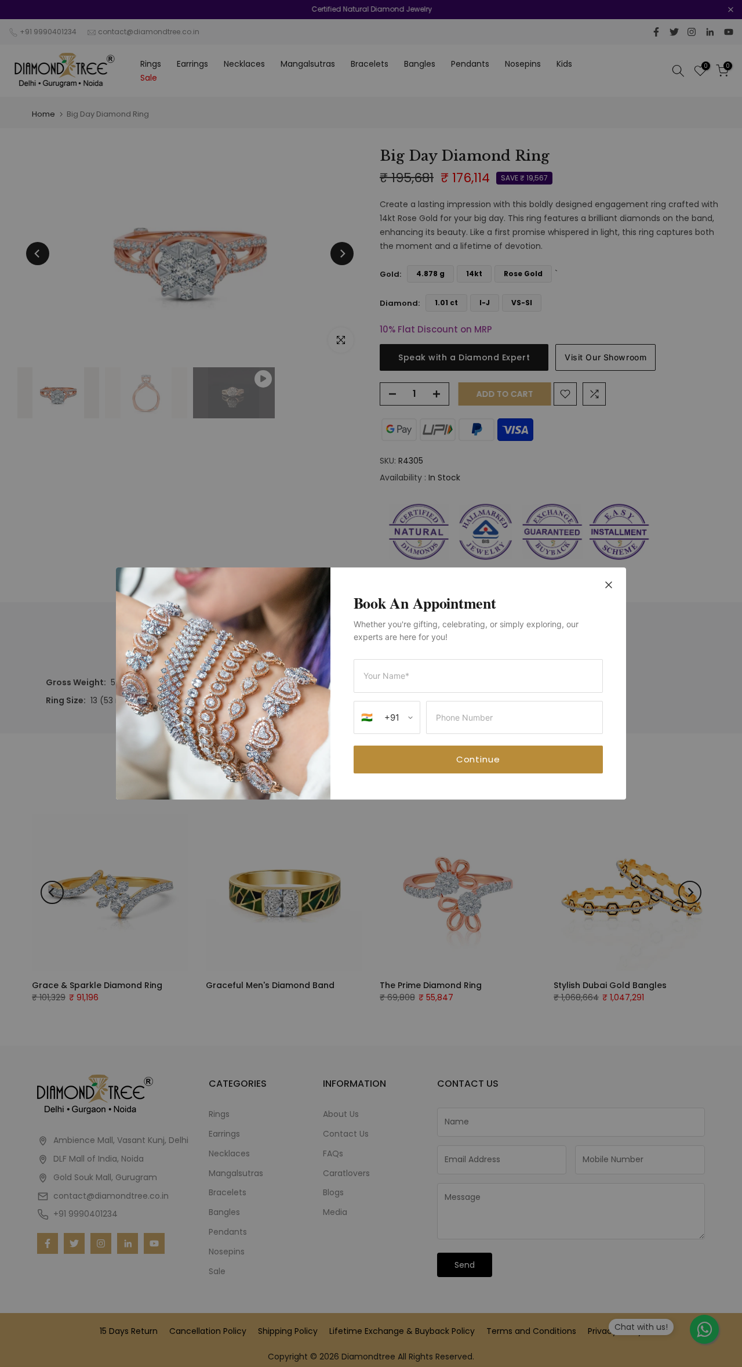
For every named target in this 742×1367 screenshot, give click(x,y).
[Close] (608, 586)
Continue (478, 759)
